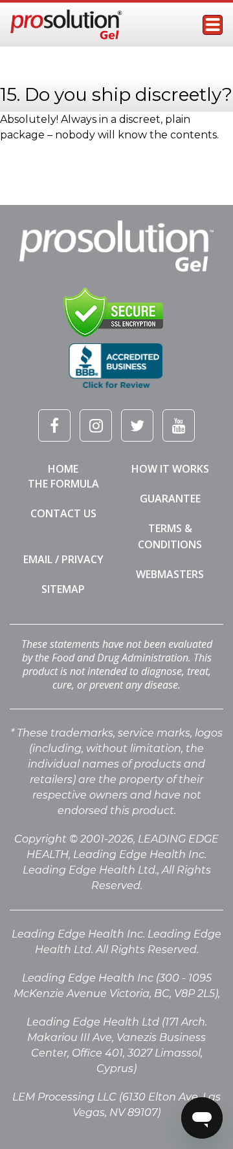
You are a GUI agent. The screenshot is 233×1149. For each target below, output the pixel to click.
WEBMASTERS (170, 574)
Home (63, 469)
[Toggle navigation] (213, 25)
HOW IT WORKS (170, 469)
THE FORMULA (63, 484)
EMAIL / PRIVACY (63, 559)
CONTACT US (63, 513)
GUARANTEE (170, 498)
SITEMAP (63, 589)
